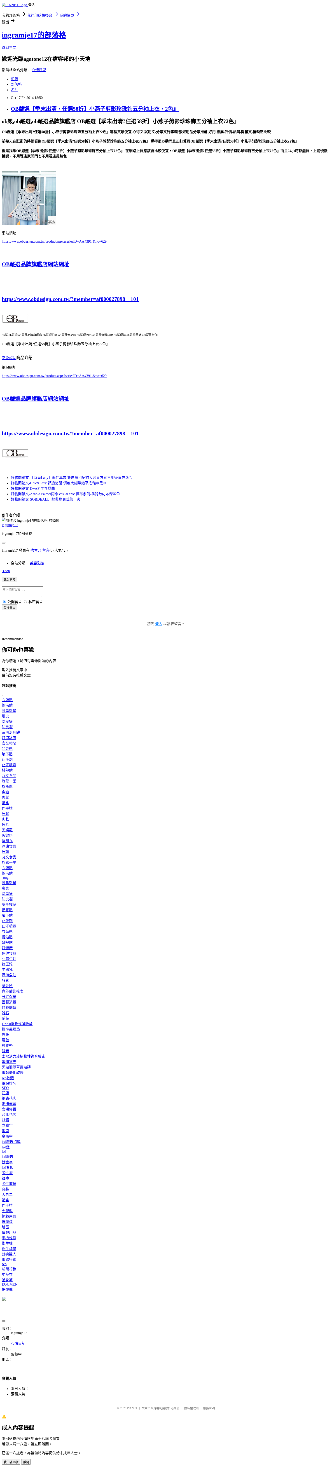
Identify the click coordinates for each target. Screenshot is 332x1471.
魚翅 (5, 852)
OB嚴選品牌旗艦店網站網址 (35, 264)
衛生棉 (7, 1243)
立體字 (7, 1125)
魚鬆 (5, 792)
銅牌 (5, 1131)
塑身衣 (7, 1275)
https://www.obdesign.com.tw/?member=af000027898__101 (70, 299)
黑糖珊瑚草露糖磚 (16, 1067)
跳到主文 (9, 47)
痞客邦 (35, 550)
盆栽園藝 (9, 1008)
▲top (6, 571)
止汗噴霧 (9, 765)
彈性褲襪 (9, 1184)
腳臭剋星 (9, 711)
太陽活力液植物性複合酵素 (23, 1056)
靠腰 (5, 1035)
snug (5, 878)
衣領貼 (7, 700)
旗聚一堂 (9, 781)
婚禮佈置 (9, 1104)
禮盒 (5, 803)
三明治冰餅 (11, 732)
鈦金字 (7, 1162)
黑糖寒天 (9, 1062)
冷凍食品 (9, 846)
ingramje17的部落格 (34, 35)
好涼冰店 (9, 738)
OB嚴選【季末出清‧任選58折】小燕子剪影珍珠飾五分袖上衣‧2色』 (95, 109)
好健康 (7, 948)
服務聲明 (209, 1408)
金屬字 (7, 1136)
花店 (5, 1093)
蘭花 (5, 1018)
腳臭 (5, 716)
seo (4, 1264)
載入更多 (9, 579)
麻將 (5, 1189)
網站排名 (9, 1083)
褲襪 (5, 1178)
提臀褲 (7, 1289)
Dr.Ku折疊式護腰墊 (17, 1024)
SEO (5, 1088)
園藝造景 (9, 1002)
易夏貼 (7, 749)
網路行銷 (9, 1260)
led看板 (7, 1167)
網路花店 (9, 1098)
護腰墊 (7, 1045)
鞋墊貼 (7, 770)
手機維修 (9, 1238)
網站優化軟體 (12, 1073)
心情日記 (39, 70)
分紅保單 (9, 997)
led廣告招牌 (11, 1142)
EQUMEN (10, 1284)
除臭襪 (7, 722)
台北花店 (9, 1115)
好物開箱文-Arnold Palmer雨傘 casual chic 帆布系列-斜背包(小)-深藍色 (65, 494)
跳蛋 (5, 1227)
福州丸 (7, 841)
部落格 (16, 84)
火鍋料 (7, 835)
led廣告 (7, 1157)
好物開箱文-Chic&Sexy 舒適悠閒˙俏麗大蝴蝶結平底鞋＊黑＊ (59, 483)
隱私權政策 (191, 1408)
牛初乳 (7, 970)
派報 (5, 1120)
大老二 (7, 1195)
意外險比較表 (12, 991)
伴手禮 (7, 808)
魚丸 (5, 825)
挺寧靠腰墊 (11, 1029)
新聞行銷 (9, 1269)
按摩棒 (7, 1222)
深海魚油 (9, 975)
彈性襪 (7, 1173)
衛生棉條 (9, 1249)
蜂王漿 (7, 964)
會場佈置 (9, 1109)
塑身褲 (7, 1280)
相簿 (14, 79)
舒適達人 (9, 1254)
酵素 (5, 980)
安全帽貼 (9, 358)
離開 (26, 1462)
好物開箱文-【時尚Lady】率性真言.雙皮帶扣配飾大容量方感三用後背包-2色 (71, 478)
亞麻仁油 (9, 959)
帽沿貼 (7, 705)
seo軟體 (8, 1078)
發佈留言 (9, 607)
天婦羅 (7, 830)
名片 (14, 90)
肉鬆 (5, 797)
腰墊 (5, 1040)
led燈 (6, 1147)
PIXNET (132, 1408)
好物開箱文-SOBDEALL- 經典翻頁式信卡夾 (45, 499)
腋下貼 (7, 754)
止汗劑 (7, 759)
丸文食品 (9, 776)
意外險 (7, 986)
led (4, 1151)
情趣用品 (9, 1216)
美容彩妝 (37, 563)
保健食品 (9, 953)
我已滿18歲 (11, 1462)
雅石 (5, 1013)
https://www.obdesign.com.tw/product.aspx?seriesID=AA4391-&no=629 (54, 241)
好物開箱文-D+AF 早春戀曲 (33, 488)
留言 (45, 550)
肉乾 (5, 819)
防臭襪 (7, 727)
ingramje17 (10, 525)
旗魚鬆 (7, 787)
